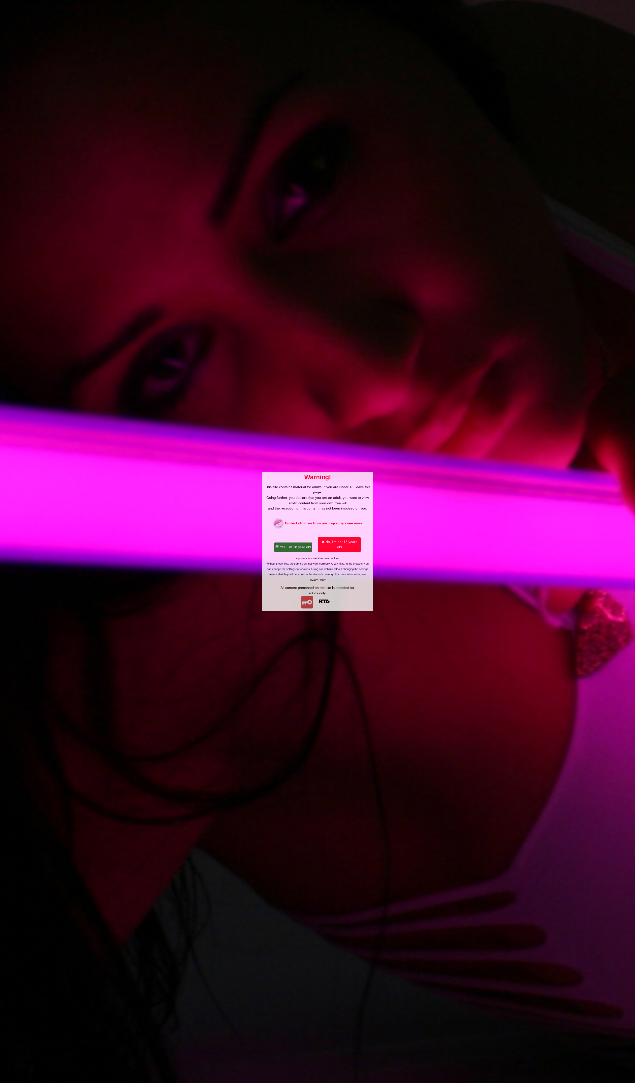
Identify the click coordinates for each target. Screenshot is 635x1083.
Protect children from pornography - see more (323, 523)
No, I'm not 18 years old (340, 544)
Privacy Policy (317, 579)
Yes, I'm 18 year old (295, 547)
